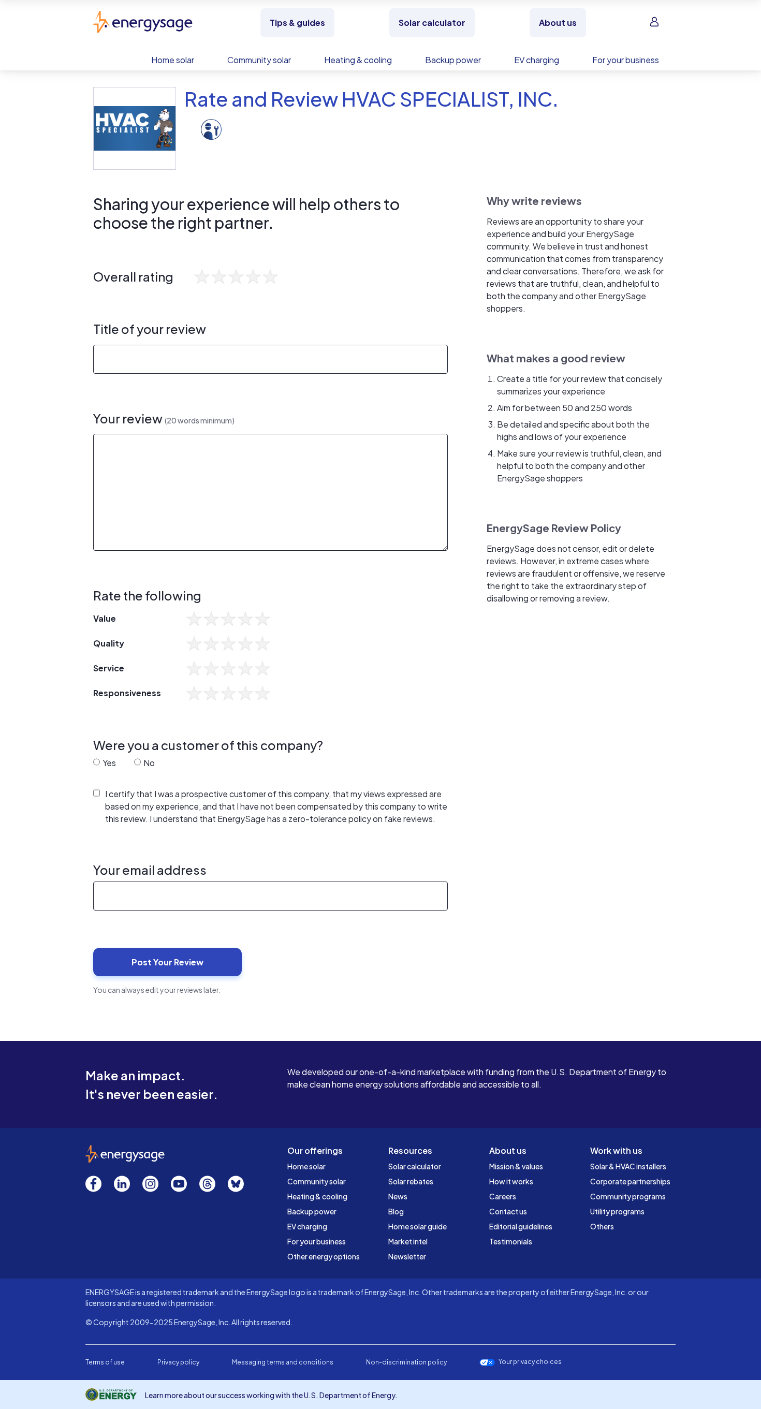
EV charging (307, 1226)
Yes (108, 762)
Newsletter (407, 1256)
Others (602, 1226)
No (148, 762)
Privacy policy (178, 1362)
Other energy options (323, 1256)
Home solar (306, 1166)
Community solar (316, 1181)
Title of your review (149, 328)
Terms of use (105, 1362)
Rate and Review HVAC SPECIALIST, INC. (371, 98)
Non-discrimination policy (406, 1362)
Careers (502, 1196)
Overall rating (133, 276)
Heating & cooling (317, 1196)
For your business (316, 1241)
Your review (164, 418)
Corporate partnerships (630, 1181)
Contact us (508, 1211)
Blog (396, 1211)
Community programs (628, 1196)
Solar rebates (410, 1181)
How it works (511, 1181)
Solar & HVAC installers (628, 1166)
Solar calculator (414, 1166)
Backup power (311, 1211)
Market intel (408, 1241)
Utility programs (617, 1211)
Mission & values (516, 1166)
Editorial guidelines (520, 1226)
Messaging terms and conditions (282, 1362)
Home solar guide (417, 1226)
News (397, 1196)
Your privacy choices (530, 1362)
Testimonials (510, 1241)
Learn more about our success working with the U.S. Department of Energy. (271, 1395)
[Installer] (211, 128)
